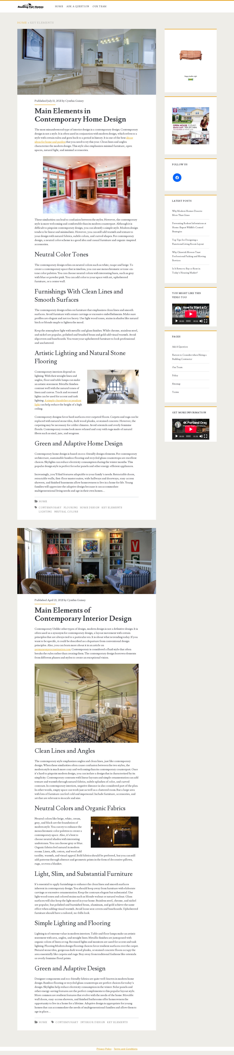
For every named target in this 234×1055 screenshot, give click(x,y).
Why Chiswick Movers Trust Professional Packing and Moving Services (189, 256)
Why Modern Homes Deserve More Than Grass (187, 213)
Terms (175, 392)
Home (59, 6)
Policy (175, 375)
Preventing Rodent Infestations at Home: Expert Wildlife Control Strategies (189, 227)
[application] (190, 314)
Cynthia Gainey (74, 101)
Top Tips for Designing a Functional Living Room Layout (188, 242)
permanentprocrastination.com (53, 649)
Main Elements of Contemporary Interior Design (86, 561)
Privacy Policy (104, 1048)
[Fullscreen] (205, 321)
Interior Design (93, 1022)
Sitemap (176, 384)
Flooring (71, 507)
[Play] (176, 321)
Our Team (100, 6)
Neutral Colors (66, 511)
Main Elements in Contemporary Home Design (86, 62)
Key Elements (112, 507)
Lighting (45, 511)
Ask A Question (77, 6)
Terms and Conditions (125, 1048)
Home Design (89, 507)
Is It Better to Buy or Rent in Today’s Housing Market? (186, 270)
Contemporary (50, 507)
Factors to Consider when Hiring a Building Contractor (189, 357)
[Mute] (201, 321)
